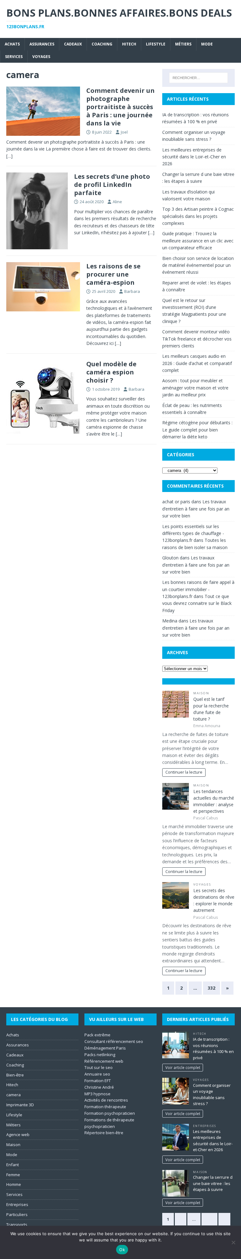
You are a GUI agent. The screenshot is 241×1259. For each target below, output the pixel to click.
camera (13, 1095)
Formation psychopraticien (109, 1113)
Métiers (183, 44)
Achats (12, 44)
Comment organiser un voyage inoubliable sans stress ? (212, 1094)
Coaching (102, 44)
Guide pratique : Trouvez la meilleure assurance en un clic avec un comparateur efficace (197, 240)
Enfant (12, 1164)
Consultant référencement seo (113, 1041)
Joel (124, 132)
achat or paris (176, 502)
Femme (13, 1174)
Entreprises (17, 1204)
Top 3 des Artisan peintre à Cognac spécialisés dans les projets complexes (198, 216)
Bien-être (15, 1075)
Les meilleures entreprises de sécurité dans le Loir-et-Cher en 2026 (194, 157)
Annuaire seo (97, 1074)
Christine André (99, 1087)
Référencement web (103, 1061)
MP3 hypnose (97, 1094)
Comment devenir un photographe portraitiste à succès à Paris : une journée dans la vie (120, 106)
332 (211, 988)
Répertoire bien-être (103, 1132)
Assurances (41, 44)
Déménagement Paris (105, 1048)
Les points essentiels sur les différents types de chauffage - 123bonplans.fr (193, 533)
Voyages (41, 56)
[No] (233, 1242)
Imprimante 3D (20, 1105)
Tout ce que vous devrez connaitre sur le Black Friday (197, 603)
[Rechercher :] (198, 77)
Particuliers (17, 1214)
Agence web (17, 1134)
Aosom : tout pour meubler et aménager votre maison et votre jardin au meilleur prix (195, 388)
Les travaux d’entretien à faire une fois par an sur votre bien (195, 509)
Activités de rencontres (106, 1100)
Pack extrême (97, 1035)
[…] (9, 156)
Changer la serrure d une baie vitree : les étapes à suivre (213, 1183)
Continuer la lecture (183, 772)
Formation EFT (97, 1080)
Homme (13, 1184)
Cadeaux (73, 44)
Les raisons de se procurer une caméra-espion (113, 274)
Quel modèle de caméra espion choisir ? (111, 372)
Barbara (132, 291)
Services (14, 56)
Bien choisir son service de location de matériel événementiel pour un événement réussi (198, 265)
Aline (117, 201)
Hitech (129, 44)
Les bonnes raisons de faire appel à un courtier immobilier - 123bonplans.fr (198, 589)
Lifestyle (155, 44)
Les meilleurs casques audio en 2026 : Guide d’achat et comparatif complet (197, 363)
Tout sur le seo (98, 1067)
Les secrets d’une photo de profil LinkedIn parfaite (112, 184)
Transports (16, 1224)
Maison (201, 693)
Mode (207, 44)
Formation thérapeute (105, 1106)
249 (209, 1219)
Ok (122, 1249)
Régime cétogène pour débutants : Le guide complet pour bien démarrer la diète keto (197, 430)
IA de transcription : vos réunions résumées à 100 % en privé (213, 1048)
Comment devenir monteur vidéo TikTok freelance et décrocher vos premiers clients (197, 339)
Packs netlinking (99, 1054)
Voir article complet (182, 1067)
